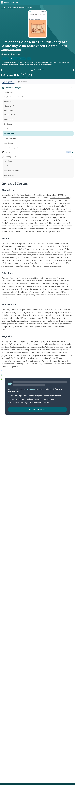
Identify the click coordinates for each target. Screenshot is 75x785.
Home (3, 8)
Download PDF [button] (39, 70)
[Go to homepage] (9, 2)
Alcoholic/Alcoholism (60, 197)
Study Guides (12, 8)
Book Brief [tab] (23, 82)
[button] (17, 75)
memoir (5, 220)
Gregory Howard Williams (11, 50)
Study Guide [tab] (9, 82)
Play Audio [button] (9, 75)
